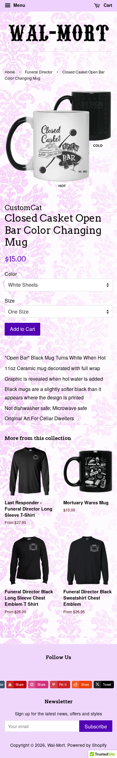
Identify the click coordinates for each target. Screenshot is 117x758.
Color (11, 273)
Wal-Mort (56, 745)
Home (10, 71)
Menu (18, 5)
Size (10, 300)
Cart (107, 5)
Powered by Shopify (87, 745)
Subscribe (96, 726)
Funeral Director (38, 71)
